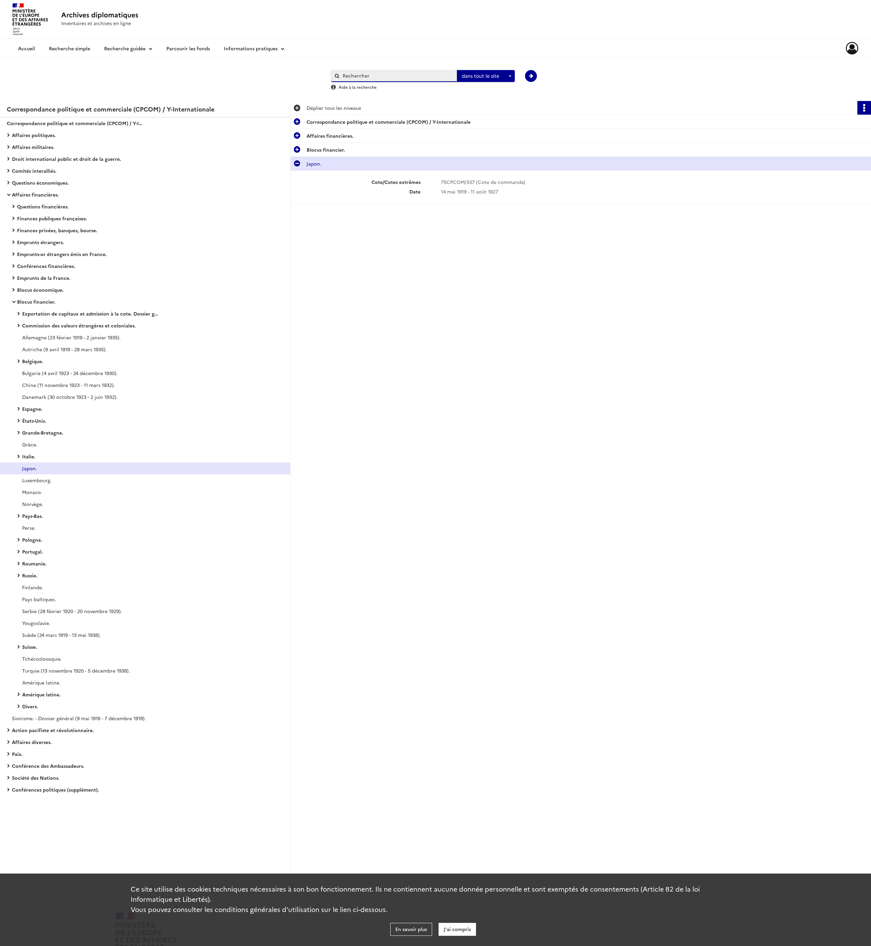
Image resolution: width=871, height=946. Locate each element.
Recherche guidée (125, 48)
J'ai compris (457, 929)
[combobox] (486, 76)
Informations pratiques (251, 48)
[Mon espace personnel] (852, 48)
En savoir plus (411, 929)
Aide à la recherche (358, 87)
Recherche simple (69, 48)
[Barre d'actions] (864, 108)
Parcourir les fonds (188, 48)
